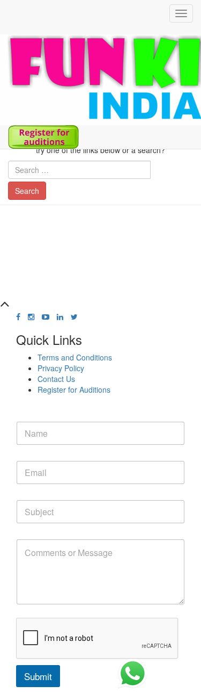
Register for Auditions (74, 389)
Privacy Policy (61, 368)
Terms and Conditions (75, 357)
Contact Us (56, 378)
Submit (38, 676)
